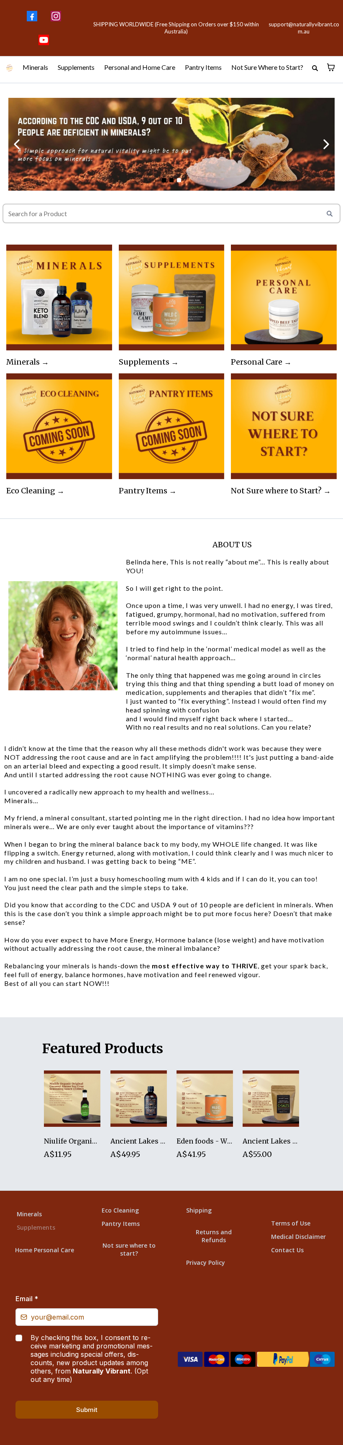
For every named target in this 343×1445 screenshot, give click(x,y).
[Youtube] (44, 40)
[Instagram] (56, 16)
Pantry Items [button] (204, 67)
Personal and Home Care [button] (140, 67)
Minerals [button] (36, 67)
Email (26, 1298)
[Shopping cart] (331, 67)
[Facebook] (32, 16)
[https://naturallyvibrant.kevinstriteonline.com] (9, 67)
